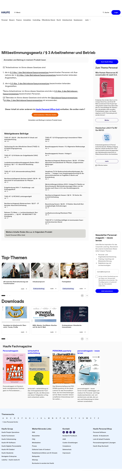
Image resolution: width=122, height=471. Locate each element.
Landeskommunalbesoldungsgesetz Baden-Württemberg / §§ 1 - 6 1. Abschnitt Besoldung (21, 163)
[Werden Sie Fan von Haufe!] (74, 432)
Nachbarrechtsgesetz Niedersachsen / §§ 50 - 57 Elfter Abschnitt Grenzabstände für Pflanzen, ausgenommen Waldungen (64, 162)
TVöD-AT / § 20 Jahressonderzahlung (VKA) (19, 171)
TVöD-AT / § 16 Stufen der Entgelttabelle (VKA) (21, 155)
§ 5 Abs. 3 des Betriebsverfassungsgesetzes (36, 75)
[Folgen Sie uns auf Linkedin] (64, 432)
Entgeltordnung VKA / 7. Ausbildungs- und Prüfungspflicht (19, 188)
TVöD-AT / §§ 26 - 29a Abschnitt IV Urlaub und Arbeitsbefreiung (20, 138)
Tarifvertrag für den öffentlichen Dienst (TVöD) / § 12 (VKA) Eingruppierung (21, 147)
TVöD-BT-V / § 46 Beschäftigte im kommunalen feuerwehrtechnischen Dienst (64, 221)
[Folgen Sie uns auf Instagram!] (70, 432)
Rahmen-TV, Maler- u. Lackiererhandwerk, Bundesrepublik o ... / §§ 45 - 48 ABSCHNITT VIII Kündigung (21, 214)
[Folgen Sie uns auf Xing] (67, 432)
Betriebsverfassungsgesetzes (64, 97)
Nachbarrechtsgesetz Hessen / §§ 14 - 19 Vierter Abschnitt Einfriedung (63, 196)
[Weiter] (87, 295)
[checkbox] (97, 277)
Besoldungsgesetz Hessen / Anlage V (58, 153)
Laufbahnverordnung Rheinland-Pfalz (58, 213)
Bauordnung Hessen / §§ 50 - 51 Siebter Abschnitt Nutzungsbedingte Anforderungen (64, 205)
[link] (4, 20)
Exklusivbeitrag (38, 289)
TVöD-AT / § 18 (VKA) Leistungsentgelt (18, 196)
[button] (116, 12)
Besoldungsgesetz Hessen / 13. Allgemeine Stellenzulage (65, 146)
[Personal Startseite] (6, 12)
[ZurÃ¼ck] (82, 295)
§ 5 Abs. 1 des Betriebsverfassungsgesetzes (29, 72)
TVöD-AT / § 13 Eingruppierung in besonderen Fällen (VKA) (63, 138)
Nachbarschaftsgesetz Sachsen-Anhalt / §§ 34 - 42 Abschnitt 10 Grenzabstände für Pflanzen (22, 179)
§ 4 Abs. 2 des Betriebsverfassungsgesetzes (23, 100)
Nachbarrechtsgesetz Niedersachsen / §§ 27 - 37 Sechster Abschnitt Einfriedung (21, 204)
